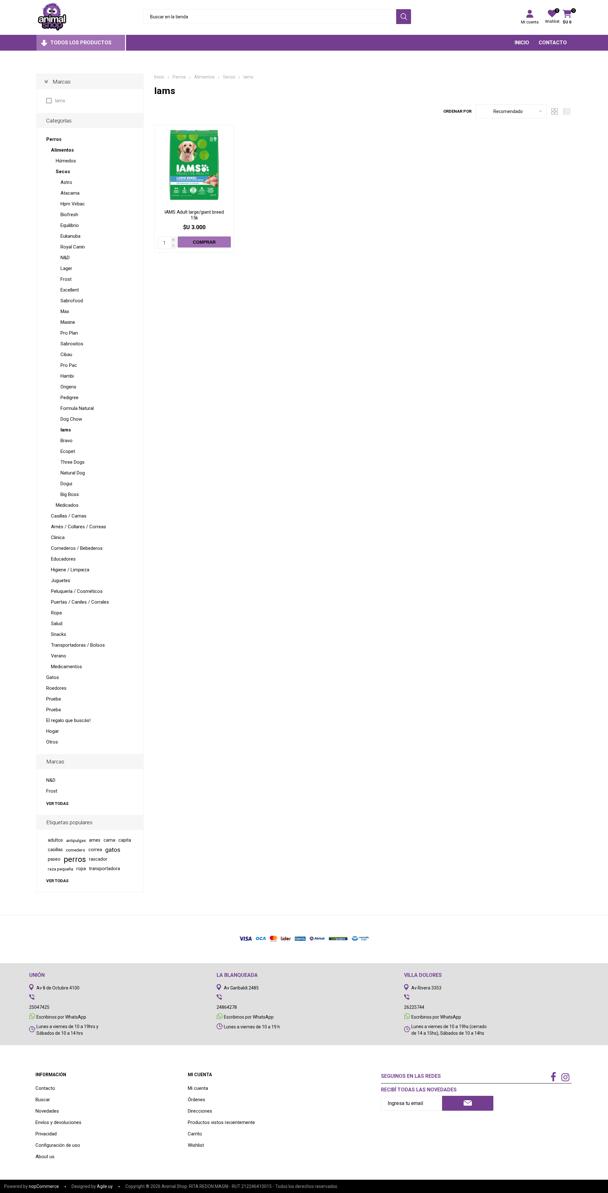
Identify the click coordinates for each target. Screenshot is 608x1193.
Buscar (42, 1099)
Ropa (56, 613)
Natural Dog (72, 473)
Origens (68, 387)
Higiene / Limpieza (70, 570)
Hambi (67, 376)
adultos (55, 840)
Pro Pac (68, 365)
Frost (66, 279)
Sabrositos (71, 344)
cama (109, 840)
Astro (66, 182)
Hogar (52, 731)
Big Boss (69, 494)
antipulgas (76, 840)
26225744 (414, 1007)
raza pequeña (60, 868)
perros (75, 859)
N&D (65, 258)
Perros (53, 139)
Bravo (66, 440)
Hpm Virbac (72, 204)
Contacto (45, 1088)
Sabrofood (71, 301)
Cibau (66, 354)
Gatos (52, 677)
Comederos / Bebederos (77, 548)
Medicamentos (66, 666)
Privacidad (46, 1134)
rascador (98, 859)
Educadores (63, 559)
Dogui (66, 484)
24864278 (227, 1007)
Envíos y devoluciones (58, 1122)
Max (64, 311)
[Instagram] (565, 1078)
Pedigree (69, 397)
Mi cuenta (530, 22)
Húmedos (66, 161)
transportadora (104, 868)
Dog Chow (71, 419)
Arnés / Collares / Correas (78, 527)
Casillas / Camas (68, 516)
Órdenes (196, 1099)
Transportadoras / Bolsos (78, 645)
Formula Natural (77, 408)
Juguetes (60, 580)
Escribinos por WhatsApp (61, 1017)
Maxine (67, 322)
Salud (56, 623)
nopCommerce (44, 1186)
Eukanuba (70, 236)
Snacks (58, 634)
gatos (112, 849)
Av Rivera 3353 (426, 987)
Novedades (47, 1111)
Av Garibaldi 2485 (241, 987)
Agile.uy (105, 1186)
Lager (66, 268)
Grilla (555, 111)
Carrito (195, 1134)
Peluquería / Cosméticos (77, 591)
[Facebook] (553, 1077)
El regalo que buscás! (68, 720)
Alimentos (62, 150)
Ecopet (67, 451)
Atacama (69, 193)
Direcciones (200, 1111)
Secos (63, 171)
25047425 (39, 1007)
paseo (54, 859)
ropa (81, 868)
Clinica (58, 537)
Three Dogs (72, 462)
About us (44, 1156)
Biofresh (69, 214)
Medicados (67, 505)
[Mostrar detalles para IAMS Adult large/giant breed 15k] (194, 164)
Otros (52, 742)
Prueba (53, 699)
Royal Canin (72, 247)
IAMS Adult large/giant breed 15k (194, 215)
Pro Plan (69, 333)
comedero (75, 849)
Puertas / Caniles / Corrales (80, 602)
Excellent (69, 290)
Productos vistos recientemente (221, 1122)
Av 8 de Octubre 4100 (57, 987)
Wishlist (196, 1145)
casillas (55, 849)
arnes (94, 840)
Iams (60, 101)
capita (124, 840)
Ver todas (57, 803)
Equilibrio (69, 225)
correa (95, 849)
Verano (58, 656)
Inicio (159, 76)
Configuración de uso (57, 1145)
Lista (567, 111)
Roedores (56, 688)
